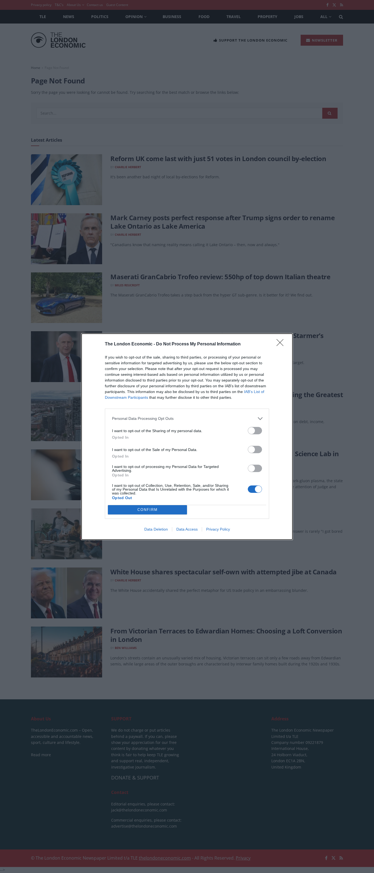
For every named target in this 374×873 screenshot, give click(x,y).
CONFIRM (147, 510)
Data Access (187, 529)
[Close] (282, 344)
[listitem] (187, 418)
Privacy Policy (218, 529)
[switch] (255, 430)
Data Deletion (156, 529)
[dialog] (187, 437)
